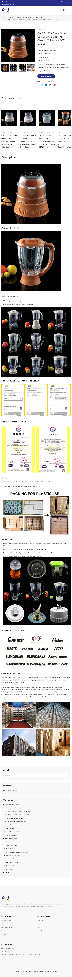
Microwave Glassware (13, 859)
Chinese (63, 2)
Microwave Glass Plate (13, 855)
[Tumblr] (50, 85)
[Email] (55, 85)
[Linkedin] (46, 85)
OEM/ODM (9, 869)
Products (11, 17)
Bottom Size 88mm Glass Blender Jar (18, 811)
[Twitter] (42, 85)
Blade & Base (10, 828)
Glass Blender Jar (11, 808)
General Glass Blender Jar (15, 818)
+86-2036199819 (8, 4)
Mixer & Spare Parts (11, 838)
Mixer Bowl (9, 842)
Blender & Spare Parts (24, 17)
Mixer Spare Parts (11, 845)
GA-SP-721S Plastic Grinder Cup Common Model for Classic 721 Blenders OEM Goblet (28, 141)
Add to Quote (46, 76)
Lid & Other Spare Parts (13, 832)
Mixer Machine (10, 849)
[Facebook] (38, 85)
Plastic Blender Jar (40, 17)
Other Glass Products (11, 862)
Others (7, 872)
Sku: (38, 81)
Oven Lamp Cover (11, 866)
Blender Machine (11, 835)
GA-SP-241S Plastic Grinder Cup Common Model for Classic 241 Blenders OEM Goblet (9, 141)
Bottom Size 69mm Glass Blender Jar (18, 815)
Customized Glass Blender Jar (16, 821)
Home (3, 17)
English (69, 2)
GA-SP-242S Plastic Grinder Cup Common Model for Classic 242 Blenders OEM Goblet (47, 141)
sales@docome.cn (8, 2)
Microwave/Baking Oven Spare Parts (16, 852)
